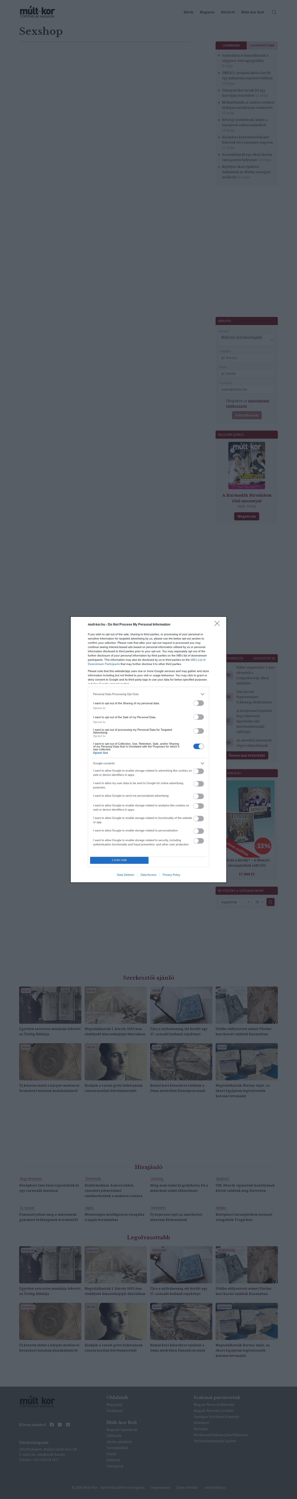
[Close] (218, 625)
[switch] (198, 703)
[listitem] (148, 694)
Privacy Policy (171, 874)
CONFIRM (119, 860)
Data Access (148, 874)
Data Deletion (125, 874)
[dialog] (148, 749)
